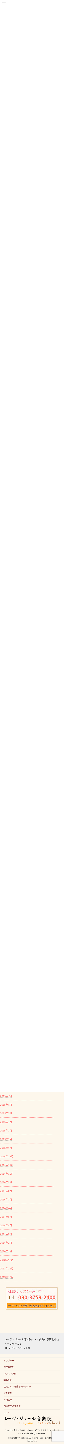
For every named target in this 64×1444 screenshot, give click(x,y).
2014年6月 (6, 1208)
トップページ (10, 1360)
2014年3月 (6, 1233)
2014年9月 (6, 1182)
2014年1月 (6, 1251)
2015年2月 (6, 1139)
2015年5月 (6, 1113)
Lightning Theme (37, 1438)
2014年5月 (6, 1216)
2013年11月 (7, 1268)
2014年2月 (6, 1242)
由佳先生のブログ (12, 1406)
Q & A (6, 1412)
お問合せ (8, 1399)
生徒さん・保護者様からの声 (17, 1386)
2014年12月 (7, 1156)
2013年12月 (7, 1259)
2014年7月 (6, 1199)
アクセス (8, 1393)
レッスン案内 (10, 1373)
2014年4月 (6, 1225)
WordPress (23, 1438)
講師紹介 (8, 1380)
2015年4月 (6, 1121)
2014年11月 (7, 1165)
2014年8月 (6, 1190)
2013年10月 (7, 1277)
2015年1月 (6, 1147)
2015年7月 (6, 1096)
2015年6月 (6, 1104)
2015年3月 (6, 1130)
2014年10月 (7, 1173)
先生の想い (9, 1367)
